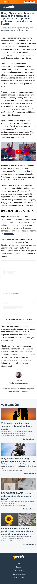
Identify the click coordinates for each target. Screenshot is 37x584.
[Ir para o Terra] (5, 2)
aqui (10, 366)
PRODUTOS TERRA (29, 1)
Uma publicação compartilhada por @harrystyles (18, 319)
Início (18, 563)
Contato (18, 567)
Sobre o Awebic (18, 570)
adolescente (9, 234)
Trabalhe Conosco (18, 578)
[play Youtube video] (18, 151)
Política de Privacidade (18, 574)
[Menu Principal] (33, 7)
